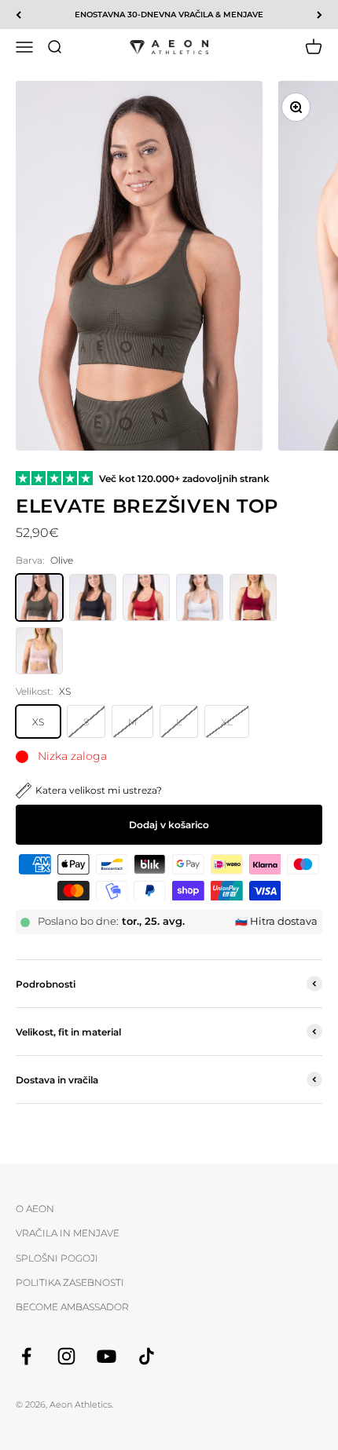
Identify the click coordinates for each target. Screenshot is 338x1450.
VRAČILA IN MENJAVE (67, 1233)
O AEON (35, 1208)
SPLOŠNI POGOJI (57, 1258)
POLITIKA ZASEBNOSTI (70, 1282)
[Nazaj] (18, 14)
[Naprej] (319, 14)
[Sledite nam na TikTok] (146, 1356)
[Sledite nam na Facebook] (26, 1356)
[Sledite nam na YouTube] (106, 1356)
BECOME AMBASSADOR (72, 1307)
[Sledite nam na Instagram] (66, 1356)
